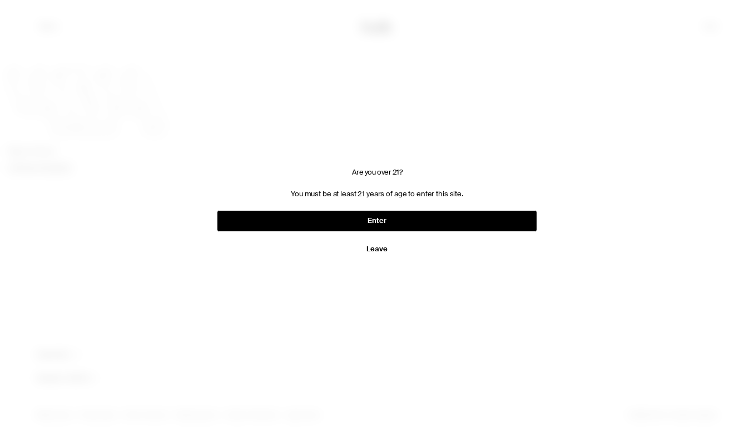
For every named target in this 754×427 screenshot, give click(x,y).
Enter (377, 220)
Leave (376, 249)
